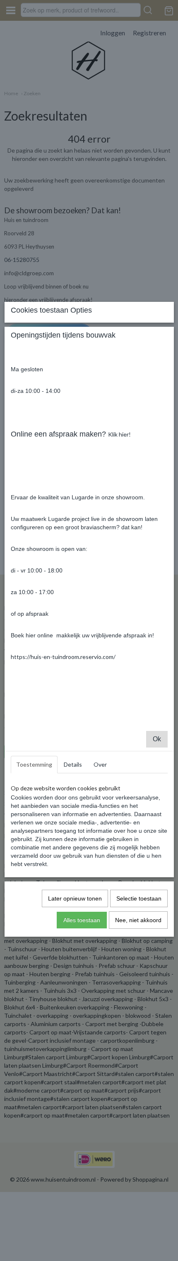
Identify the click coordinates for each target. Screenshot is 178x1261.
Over (100, 764)
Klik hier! (119, 434)
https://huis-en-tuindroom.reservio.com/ (63, 656)
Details (73, 764)
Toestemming (34, 764)
